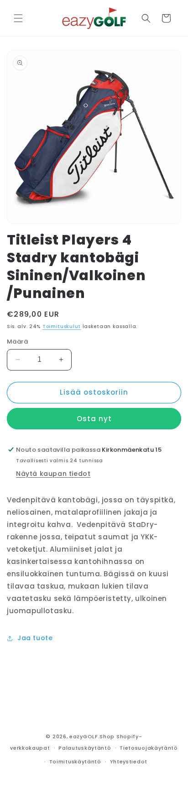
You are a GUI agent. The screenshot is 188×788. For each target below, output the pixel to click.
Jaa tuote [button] (34, 637)
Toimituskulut (61, 326)
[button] (18, 18)
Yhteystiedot (128, 761)
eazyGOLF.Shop (92, 736)
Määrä (17, 341)
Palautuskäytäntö (84, 747)
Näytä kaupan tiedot (53, 473)
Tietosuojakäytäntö (149, 747)
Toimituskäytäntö (75, 761)
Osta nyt (94, 418)
